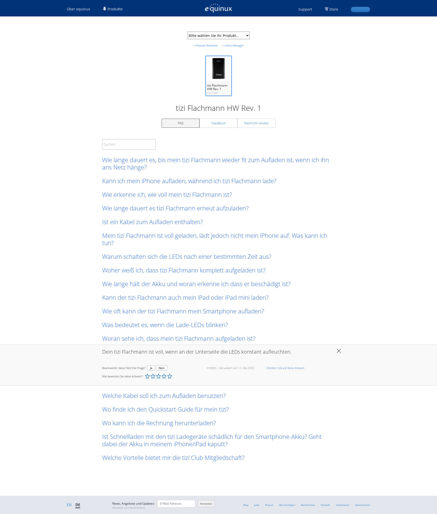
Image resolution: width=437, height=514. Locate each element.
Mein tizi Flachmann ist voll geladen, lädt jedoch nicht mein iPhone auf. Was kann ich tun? (214, 239)
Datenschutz (362, 505)
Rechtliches (308, 505)
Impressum (342, 505)
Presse (269, 505)
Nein (162, 368)
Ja (151, 368)
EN (69, 504)
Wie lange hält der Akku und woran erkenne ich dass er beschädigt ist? (196, 283)
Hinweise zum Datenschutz (128, 507)
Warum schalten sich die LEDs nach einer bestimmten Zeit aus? (186, 256)
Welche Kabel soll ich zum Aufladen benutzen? (164, 395)
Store (333, 9)
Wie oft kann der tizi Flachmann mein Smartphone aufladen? (183, 311)
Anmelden (206, 503)
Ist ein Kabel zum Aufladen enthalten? (152, 221)
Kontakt (325, 505)
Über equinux (78, 9)
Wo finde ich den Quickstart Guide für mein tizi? (165, 409)
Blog (245, 505)
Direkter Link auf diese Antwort (285, 368)
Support (305, 9)
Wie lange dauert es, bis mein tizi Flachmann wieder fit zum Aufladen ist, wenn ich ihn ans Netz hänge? (215, 163)
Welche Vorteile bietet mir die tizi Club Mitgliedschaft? (173, 457)
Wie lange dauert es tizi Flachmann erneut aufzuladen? (175, 208)
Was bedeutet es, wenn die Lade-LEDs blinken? (165, 324)
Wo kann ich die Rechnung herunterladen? (159, 422)
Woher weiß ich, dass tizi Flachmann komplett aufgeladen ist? (184, 270)
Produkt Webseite (207, 45)
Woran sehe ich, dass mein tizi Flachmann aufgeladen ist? (178, 338)
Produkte (114, 9)
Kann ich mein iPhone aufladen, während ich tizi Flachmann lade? (189, 180)
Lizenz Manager (234, 45)
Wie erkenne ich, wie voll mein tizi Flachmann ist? (167, 194)
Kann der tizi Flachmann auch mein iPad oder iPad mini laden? (185, 297)
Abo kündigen (287, 505)
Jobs (256, 505)
